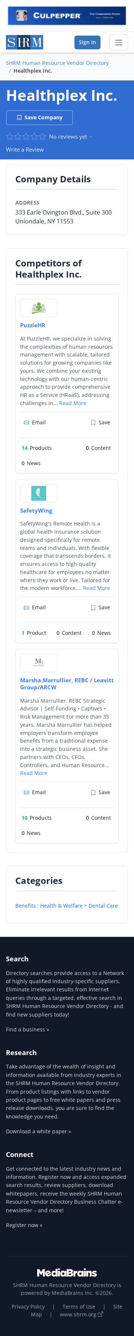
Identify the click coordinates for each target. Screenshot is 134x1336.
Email (39, 422)
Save (104, 422)
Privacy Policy (28, 1306)
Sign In (87, 42)
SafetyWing (36, 510)
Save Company (44, 117)
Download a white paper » (38, 1131)
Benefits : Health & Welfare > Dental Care (66, 905)
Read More (72, 403)
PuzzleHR (32, 325)
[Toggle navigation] (118, 42)
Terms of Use (79, 1306)
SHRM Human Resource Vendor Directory (57, 62)
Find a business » (27, 1029)
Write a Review (25, 149)
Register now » (24, 1225)
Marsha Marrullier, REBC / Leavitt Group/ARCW (67, 683)
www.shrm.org (79, 1314)
